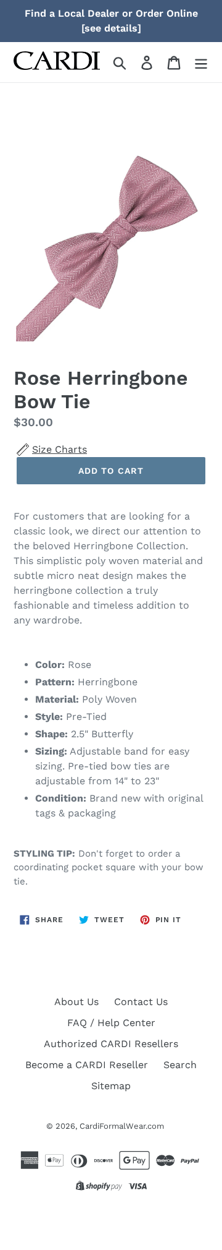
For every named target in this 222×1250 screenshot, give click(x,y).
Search (180, 1065)
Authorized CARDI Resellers (111, 1044)
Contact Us (141, 1002)
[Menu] (201, 62)
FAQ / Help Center (111, 1023)
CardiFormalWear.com (122, 1126)
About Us (76, 1002)
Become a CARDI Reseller (86, 1065)
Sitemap (111, 1086)
